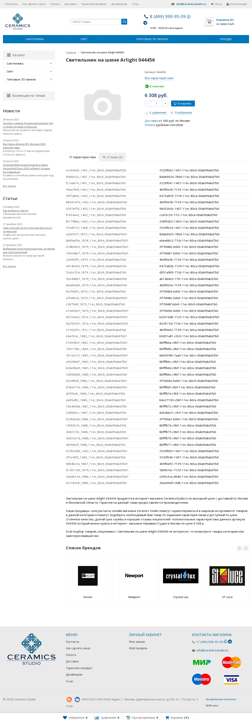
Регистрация (239, 4)
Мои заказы (137, 642)
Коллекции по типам (28, 95)
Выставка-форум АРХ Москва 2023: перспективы (24, 145)
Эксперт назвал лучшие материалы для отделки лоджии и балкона (28, 124)
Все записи (9, 186)
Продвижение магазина (221, 699)
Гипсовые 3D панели (152, 39)
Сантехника (35, 39)
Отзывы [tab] (115, 157)
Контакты (11, 4)
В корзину (184, 103)
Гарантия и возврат (94, 4)
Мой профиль (138, 648)
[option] (88, 581)
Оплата (55, 4)
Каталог (19, 55)
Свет (84, 39)
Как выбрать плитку (16, 210)
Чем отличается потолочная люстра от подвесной (27, 229)
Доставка (71, 4)
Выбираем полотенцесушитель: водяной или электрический (29, 250)
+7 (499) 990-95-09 (209, 642)
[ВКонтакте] (77, 699)
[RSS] (69, 699)
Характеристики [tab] (84, 157)
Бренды (226, 39)
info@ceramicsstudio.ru (191, 4)
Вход (218, 4)
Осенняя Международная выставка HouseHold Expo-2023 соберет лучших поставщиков (26, 168)
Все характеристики (159, 78)
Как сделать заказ (34, 4)
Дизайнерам (119, 4)
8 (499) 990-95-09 (168, 16)
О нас (135, 4)
